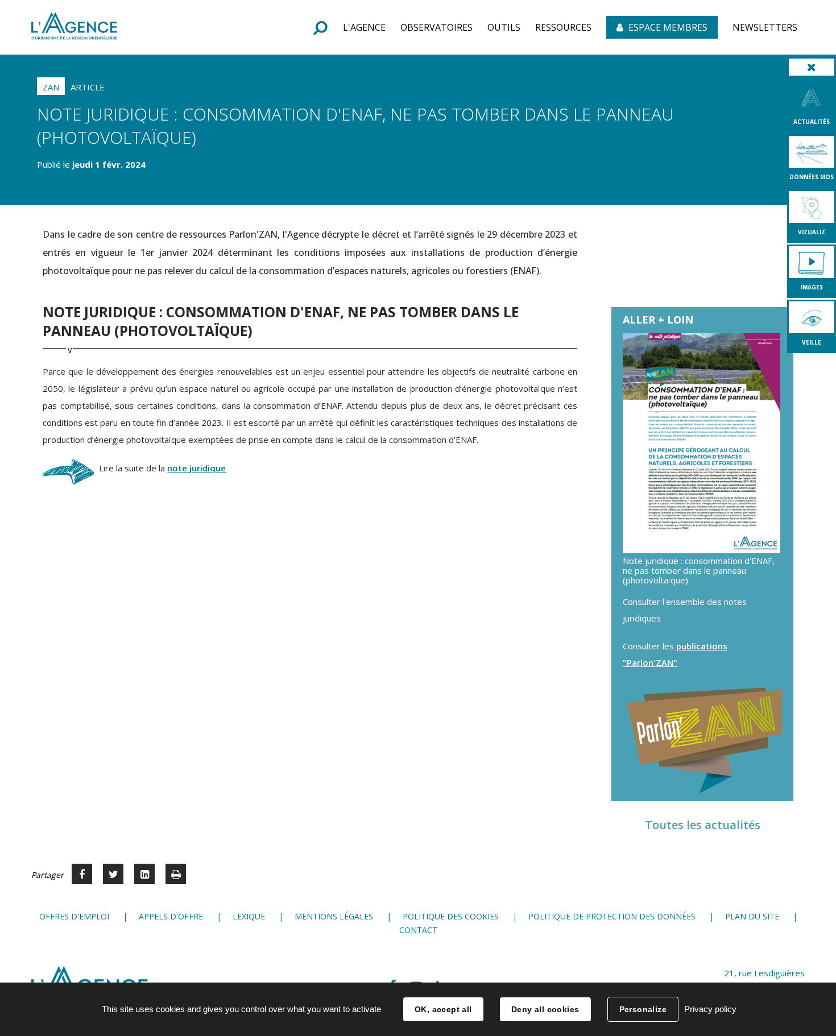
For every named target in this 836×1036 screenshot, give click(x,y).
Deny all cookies (545, 1009)
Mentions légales (334, 916)
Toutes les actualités (702, 824)
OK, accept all (443, 1009)
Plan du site (752, 916)
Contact (418, 930)
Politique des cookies (451, 916)
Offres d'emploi (74, 916)
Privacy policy (710, 1009)
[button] (364, 27)
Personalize (643, 1009)
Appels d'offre (171, 916)
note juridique (196, 468)
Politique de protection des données (612, 916)
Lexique (249, 916)
